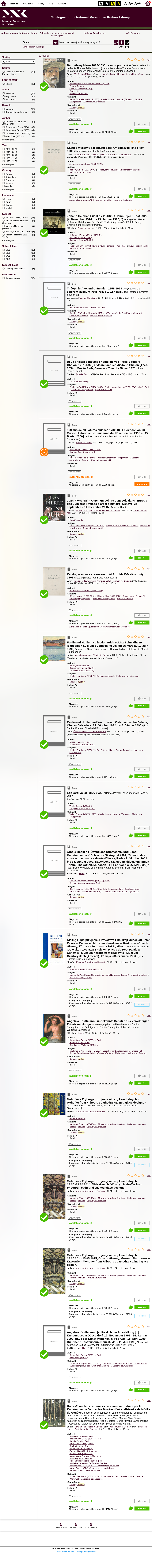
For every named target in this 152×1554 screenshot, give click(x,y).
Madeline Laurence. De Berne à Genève (88, 1463)
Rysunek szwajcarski (138, 246)
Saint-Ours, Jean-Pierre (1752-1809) (86, 525)
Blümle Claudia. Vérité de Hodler (84, 1471)
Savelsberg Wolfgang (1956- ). (83, 1045)
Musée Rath (143, 387)
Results (14, 4)
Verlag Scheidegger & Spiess (88, 1427)
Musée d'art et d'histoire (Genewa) (117, 99)
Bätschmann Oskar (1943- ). (82, 668)
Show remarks (74, 119)
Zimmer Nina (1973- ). (83, 1451)
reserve (142, 131)
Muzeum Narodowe (87, 298)
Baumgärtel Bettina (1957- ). (85, 1040)
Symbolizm (134, 891)
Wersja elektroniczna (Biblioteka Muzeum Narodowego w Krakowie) (100, 200)
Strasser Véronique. (78, 93)
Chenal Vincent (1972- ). (80, 88)
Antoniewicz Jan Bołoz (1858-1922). (86, 164)
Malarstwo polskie (139, 975)
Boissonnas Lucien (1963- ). (85, 449)
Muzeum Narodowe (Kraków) (115, 975)
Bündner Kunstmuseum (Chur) (117, 1363)
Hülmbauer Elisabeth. (82, 744)
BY (118, 3)
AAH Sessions (133, 33)
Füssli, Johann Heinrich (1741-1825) (86, 246)
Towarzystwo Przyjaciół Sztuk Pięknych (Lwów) (119, 170)
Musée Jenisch (107, 676)
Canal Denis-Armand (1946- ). (85, 1456)
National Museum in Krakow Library (19, 33)
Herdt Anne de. (76, 520)
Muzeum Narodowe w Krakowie (91, 962)
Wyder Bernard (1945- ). (80, 806)
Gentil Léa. (74, 91)
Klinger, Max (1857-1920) (109, 596)
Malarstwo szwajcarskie (94, 101)
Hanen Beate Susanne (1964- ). (85, 1461)
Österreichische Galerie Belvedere (89, 731)
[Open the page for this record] (55, 75)
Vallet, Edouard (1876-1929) (82, 814)
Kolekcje (40, 47)
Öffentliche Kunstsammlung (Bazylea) (115, 889)
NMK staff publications (94, 33)
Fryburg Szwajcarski (96, 1126)
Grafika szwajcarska (78, 315)
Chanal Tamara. (76, 86)
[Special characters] (127, 47)
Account (62, 4)
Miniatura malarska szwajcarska (113, 458)
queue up (142, 484)
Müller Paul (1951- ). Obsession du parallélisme (91, 1468)
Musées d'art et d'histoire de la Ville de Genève (98, 510)
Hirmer (80, 1033)
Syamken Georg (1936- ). (81, 240)
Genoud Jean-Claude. (82, 452)
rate (149, 60)
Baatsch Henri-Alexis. (80, 1453)
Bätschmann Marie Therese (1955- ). (89, 83)
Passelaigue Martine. (80, 1458)
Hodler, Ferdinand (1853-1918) (84, 676)
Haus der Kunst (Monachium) (95, 1366)
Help (51, 4)
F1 (130, 3)
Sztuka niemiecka (125, 598)
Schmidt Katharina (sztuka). (84, 883)
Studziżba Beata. (77, 1118)
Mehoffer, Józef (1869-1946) (82, 1124)
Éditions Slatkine (84, 442)
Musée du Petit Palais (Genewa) (127, 313)
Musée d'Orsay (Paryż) (92, 891)
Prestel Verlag (84, 228)
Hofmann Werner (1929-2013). (86, 235)
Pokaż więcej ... (9, 140)
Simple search (29, 47)
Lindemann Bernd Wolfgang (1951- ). (89, 880)
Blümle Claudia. (79, 1441)
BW (107, 3)
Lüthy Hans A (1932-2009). (82, 670)
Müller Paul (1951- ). (81, 1443)
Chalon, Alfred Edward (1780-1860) (86, 387)
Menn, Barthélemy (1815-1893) (84, 99)
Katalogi (76, 107)
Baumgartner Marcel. (79, 665)
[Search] (127, 42)
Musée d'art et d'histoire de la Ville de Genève (124, 74)
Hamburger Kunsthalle (116, 246)
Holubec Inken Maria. (79, 1042)
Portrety (86, 460)
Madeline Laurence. (81, 1436)
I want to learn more (65, 1551)
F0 (125, 3)
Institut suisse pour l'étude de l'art (90, 655)
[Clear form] (121, 47)
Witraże (81, 1126)
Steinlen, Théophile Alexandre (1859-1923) (89, 313)
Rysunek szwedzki (103, 389)
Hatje (84, 1348)
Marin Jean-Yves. (81, 1448)
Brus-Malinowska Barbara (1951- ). (85, 969)
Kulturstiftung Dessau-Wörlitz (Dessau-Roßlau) (91, 1053)
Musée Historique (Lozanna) (82, 458)
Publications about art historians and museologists (57, 34)
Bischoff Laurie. (79, 1446)
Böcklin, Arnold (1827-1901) (82, 170)
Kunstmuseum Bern (119, 1427)
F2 (137, 3)
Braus (81, 873)
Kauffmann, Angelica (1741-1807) (85, 1051)
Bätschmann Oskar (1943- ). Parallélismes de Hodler (94, 1465)
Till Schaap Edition (83, 74)
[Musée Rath (82, 374)
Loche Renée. (79, 381)
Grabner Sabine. (79, 742)
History (41, 4)
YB (112, 3)
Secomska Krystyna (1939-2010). (87, 307)
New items (28, 4)
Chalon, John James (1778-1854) (120, 387)
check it (141, 1004)
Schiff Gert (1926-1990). (80, 237)
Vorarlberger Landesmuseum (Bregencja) (122, 1051)
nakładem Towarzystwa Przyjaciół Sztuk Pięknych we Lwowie (102, 154)
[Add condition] (121, 42)
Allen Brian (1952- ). (78, 1357)
